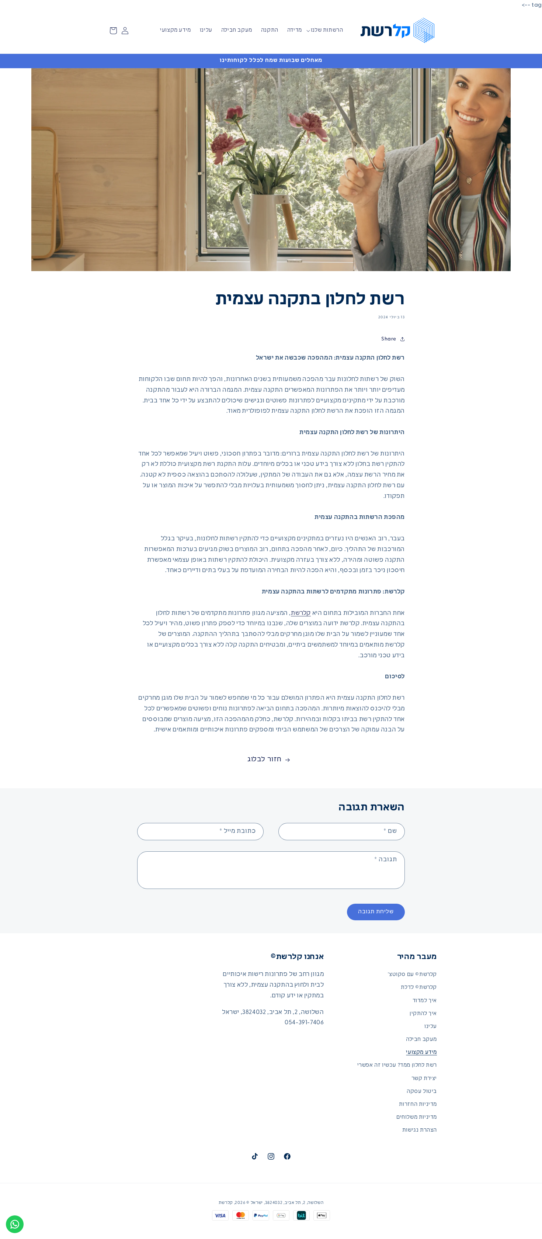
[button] (329, 30)
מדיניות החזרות (418, 1104)
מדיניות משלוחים (416, 1117)
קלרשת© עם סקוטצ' (412, 974)
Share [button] (388, 339)
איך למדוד (425, 1001)
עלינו (430, 1026)
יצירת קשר (424, 1078)
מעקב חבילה (421, 1039)
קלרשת (301, 613)
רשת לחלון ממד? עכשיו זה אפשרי (397, 1066)
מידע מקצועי (421, 1052)
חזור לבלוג (264, 760)
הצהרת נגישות (419, 1131)
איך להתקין (423, 1014)
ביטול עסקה (422, 1091)
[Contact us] (15, 1224)
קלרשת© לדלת (419, 988)
